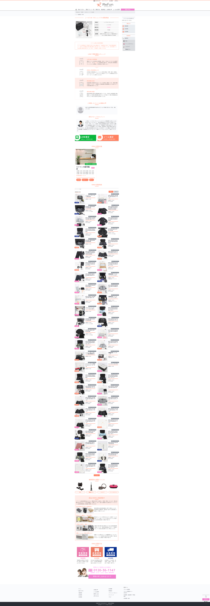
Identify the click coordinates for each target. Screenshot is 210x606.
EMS (83, 14)
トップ (76, 14)
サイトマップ (104, 0)
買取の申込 (127, 9)
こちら (96, 62)
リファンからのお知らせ (128, 18)
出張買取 (76, 202)
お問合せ (116, 0)
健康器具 (79, 14)
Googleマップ (85, 179)
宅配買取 (109, 27)
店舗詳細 (78, 179)
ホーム (80, 588)
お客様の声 (109, 9)
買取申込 (206, 599)
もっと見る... (97, 475)
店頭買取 (99, 202)
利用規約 (110, 590)
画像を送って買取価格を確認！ (87, 139)
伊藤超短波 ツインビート (112, 278)
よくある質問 (116, 9)
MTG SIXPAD (110, 201)
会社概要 (111, 0)
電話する (91, 179)
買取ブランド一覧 (90, 9)
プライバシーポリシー (113, 592)
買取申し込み (96, 593)
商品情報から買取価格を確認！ (110, 139)
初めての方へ (81, 9)
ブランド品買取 (127, 589)
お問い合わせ (96, 595)
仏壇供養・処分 (127, 598)
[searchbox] (105, 12)
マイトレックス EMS (89, 211)
